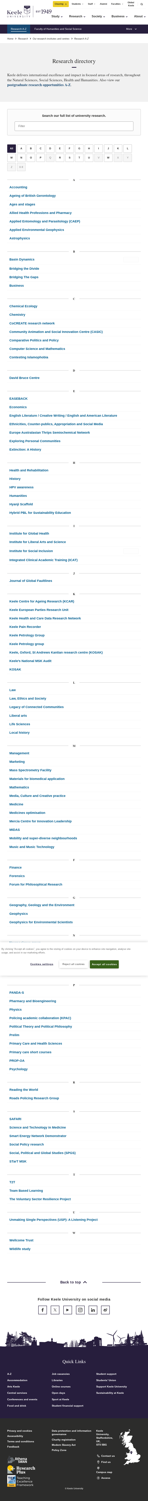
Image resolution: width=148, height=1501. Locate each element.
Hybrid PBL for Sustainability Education (40, 513)
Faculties (116, 4)
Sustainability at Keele (110, 1392)
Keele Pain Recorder (25, 627)
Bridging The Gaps (23, 277)
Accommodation (17, 1380)
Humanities (18, 496)
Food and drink (16, 1405)
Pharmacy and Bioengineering (32, 1001)
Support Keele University (111, 1386)
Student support (106, 1373)
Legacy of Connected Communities (36, 707)
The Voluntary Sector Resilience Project (40, 1199)
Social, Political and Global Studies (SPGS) (42, 1153)
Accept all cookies (104, 964)
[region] (74, 959)
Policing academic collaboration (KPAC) (40, 1018)
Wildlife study (20, 1249)
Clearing (59, 4)
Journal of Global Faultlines (30, 581)
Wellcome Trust (21, 1240)
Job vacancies (61, 1373)
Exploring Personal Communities (34, 441)
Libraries (57, 1380)
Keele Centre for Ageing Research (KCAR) (41, 601)
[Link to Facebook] (42, 1310)
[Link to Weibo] (105, 1310)
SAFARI (15, 1119)
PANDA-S (16, 992)
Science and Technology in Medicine (37, 1127)
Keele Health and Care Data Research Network (45, 618)
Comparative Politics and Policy (34, 340)
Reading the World (23, 1090)
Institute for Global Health (29, 533)
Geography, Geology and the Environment (41, 905)
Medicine (16, 804)
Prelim (14, 1035)
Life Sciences (19, 724)
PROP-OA (17, 1060)
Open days (58, 1392)
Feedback (13, 1446)
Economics (18, 407)
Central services (17, 1392)
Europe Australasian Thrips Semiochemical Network (49, 432)
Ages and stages (22, 204)
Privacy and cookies (19, 1430)
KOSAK (15, 669)
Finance (15, 867)
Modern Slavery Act (64, 1444)
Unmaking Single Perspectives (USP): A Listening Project (53, 1220)
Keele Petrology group (26, 644)
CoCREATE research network (32, 323)
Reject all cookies (73, 964)
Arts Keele (13, 1386)
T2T (12, 1182)
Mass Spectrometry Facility (30, 770)
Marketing (17, 761)
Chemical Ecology (23, 306)
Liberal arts (18, 715)
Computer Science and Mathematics (37, 349)
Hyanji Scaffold (21, 504)
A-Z (9, 1373)
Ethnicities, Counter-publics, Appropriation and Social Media (56, 424)
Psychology (18, 1069)
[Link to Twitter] (55, 1310)
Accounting (18, 187)
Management (19, 753)
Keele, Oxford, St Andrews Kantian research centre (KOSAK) (56, 652)
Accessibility (15, 1436)
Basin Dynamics (21, 259)
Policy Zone (59, 1450)
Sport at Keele (60, 1399)
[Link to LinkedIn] (93, 1310)
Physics (15, 1009)
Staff (90, 4)
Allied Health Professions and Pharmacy (40, 213)
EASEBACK (18, 398)
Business (16, 285)
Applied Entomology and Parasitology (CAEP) (44, 221)
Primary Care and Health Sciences (35, 1043)
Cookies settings (41, 964)
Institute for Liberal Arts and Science (37, 542)
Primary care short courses (30, 1052)
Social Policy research (26, 1144)
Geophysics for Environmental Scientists (41, 922)
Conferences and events (22, 1399)
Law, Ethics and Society (27, 698)
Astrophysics (19, 238)
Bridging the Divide (24, 268)
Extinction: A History (25, 449)
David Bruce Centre (24, 378)
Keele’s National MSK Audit (30, 661)
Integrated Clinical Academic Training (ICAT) (43, 560)
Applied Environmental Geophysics (36, 230)
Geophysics (18, 914)
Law (12, 690)
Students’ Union (106, 1380)
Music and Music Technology (31, 847)
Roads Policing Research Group (34, 1098)
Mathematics (19, 787)
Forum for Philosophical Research (35, 884)
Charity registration (64, 1439)
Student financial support (67, 1405)
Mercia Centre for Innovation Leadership (40, 821)
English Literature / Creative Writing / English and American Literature (63, 415)
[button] (142, 4)
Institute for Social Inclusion (31, 551)
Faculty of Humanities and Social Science (58, 28)
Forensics (17, 876)
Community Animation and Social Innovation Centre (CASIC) (56, 332)
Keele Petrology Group (27, 635)
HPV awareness (21, 487)
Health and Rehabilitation (28, 470)
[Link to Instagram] (80, 1310)
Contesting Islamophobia (28, 357)
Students (76, 4)
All (11, 148)
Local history (19, 732)
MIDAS (14, 830)
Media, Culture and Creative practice (37, 796)
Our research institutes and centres (51, 38)
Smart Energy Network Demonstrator (37, 1136)
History (15, 479)
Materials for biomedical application (37, 779)
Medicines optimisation (27, 813)
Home (10, 38)
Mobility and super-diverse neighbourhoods (43, 838)
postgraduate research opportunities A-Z (39, 84)
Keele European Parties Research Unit (38, 610)
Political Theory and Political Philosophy (40, 1026)
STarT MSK (18, 1161)
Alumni (103, 4)
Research (23, 38)
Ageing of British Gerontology (32, 196)
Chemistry (17, 314)
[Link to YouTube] (67, 1310)
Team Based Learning (26, 1190)
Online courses (61, 1386)
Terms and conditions (20, 1441)
